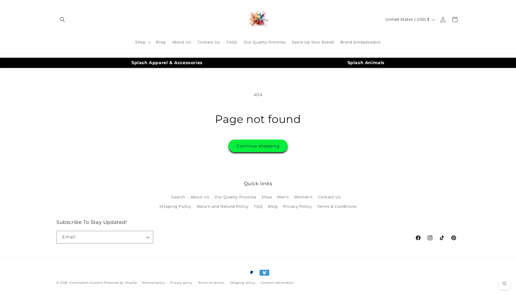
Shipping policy (243, 282)
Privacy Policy (297, 206)
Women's (303, 197)
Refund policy (153, 282)
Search (178, 197)
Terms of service (211, 282)
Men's (283, 197)
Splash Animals (366, 62)
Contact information (277, 282)
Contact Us (329, 197)
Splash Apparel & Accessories (167, 62)
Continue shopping (258, 145)
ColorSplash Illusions (86, 283)
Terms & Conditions (337, 206)
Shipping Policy (175, 206)
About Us (200, 197)
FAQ (258, 206)
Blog (273, 206)
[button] (62, 20)
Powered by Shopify (120, 283)
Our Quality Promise (235, 197)
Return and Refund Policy (223, 206)
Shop (266, 197)
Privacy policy (181, 282)
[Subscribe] (147, 237)
